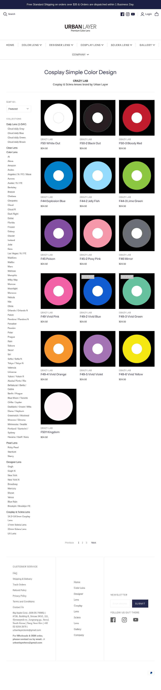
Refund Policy (20, 590)
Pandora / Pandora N (18, 319)
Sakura (11, 345)
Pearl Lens (11, 443)
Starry (11, 456)
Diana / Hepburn (16, 411)
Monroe (11, 284)
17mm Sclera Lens (17, 524)
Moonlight (12, 288)
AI (9, 156)
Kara (10, 249)
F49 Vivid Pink (50, 316)
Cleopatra (12, 200)
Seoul (10, 350)
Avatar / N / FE (15, 183)
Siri (9, 354)
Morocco (12, 293)
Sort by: (11, 102)
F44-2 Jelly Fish (90, 201)
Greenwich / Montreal (18, 415)
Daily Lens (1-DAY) (16, 124)
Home (10, 44)
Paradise (12, 323)
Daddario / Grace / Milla (19, 406)
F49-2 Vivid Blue (90, 316)
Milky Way (13, 279)
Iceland (11, 240)
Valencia (12, 367)
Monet (11, 493)
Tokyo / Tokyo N (15, 363)
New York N (13, 479)
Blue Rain (12, 501)
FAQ (15, 573)
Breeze (11, 192)
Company (79, 54)
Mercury (12, 488)
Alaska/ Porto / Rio (17, 381)
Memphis (12, 275)
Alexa (10, 161)
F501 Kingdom (50, 432)
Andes (11, 170)
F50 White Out (50, 143)
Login (148, 14)
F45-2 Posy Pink (90, 259)
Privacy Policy (19, 596)
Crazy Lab (47, 139)
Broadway (13, 484)
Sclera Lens (120, 44)
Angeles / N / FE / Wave (19, 174)
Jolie (10, 244)
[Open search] (5, 14)
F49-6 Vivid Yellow (131, 374)
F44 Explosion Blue (53, 201)
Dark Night (13, 214)
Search (11, 14)
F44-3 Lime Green (131, 201)
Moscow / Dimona (16, 420)
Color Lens (30, 44)
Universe (12, 372)
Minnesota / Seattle (17, 424)
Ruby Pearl (13, 447)
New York (12, 475)
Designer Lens (59, 44)
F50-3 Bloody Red (130, 143)
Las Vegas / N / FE (17, 253)
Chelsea (12, 196)
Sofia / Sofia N (15, 359)
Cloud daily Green (17, 137)
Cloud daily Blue (16, 133)
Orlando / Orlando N (18, 310)
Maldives (12, 257)
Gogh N (11, 471)
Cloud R (12, 209)
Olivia (10, 306)
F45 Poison (48, 259)
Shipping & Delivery (22, 579)
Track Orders (19, 584)
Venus (11, 497)
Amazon (12, 165)
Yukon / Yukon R (16, 376)
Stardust (12, 451)
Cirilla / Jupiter (15, 402)
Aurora (11, 178)
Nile (9, 301)
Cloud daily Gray (16, 128)
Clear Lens (12, 147)
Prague (11, 337)
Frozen (11, 227)
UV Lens (12, 533)
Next (93, 542)
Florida (11, 222)
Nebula (11, 297)
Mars (10, 266)
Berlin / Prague (15, 393)
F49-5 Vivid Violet (91, 374)
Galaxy (11, 231)
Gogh (10, 466)
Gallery (146, 44)
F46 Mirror (126, 259)
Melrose (12, 271)
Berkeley (12, 187)
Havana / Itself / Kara (18, 437)
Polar (10, 332)
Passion (12, 328)
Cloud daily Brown (17, 142)
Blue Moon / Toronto (18, 398)
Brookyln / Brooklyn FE (19, 506)
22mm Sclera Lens (17, 529)
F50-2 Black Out (90, 143)
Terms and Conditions (23, 601)
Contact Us (18, 607)
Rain (10, 341)
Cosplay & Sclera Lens (18, 512)
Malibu (11, 262)
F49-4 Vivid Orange (53, 374)
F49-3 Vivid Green (131, 316)
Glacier (11, 235)
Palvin (11, 315)
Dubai (11, 218)
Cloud (11, 205)
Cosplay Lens (90, 44)
